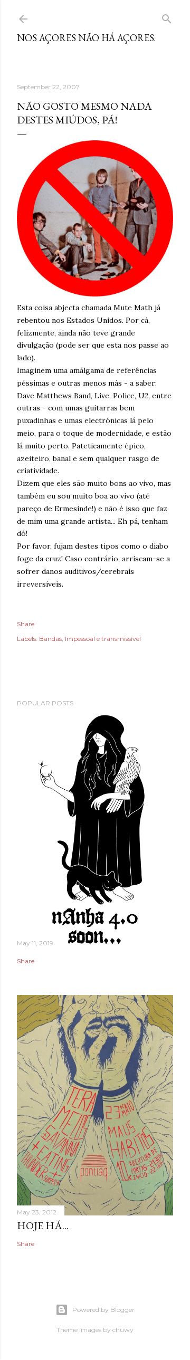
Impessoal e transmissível (103, 639)
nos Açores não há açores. (86, 38)
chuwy (123, 1330)
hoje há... (43, 1225)
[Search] (166, 16)
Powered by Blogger (103, 1310)
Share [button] (25, 624)
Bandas (50, 639)
